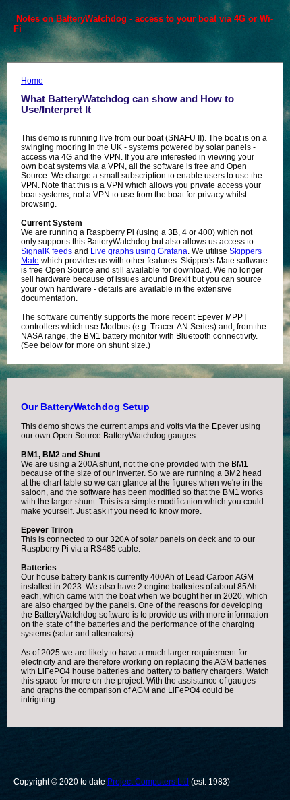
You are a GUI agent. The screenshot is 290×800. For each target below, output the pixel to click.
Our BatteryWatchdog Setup (85, 406)
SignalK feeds (46, 251)
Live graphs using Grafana (138, 251)
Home (32, 81)
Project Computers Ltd (148, 782)
